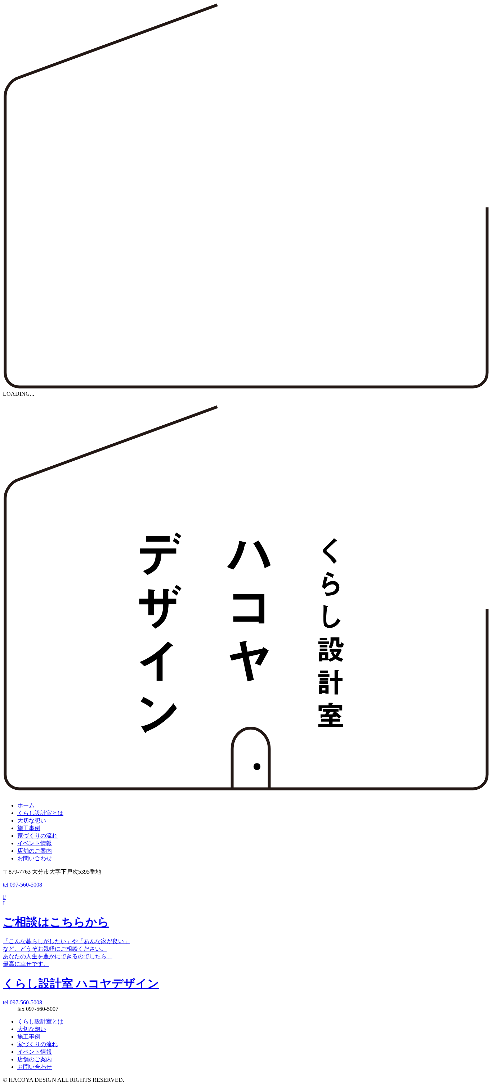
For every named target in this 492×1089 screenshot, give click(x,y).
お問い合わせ (34, 858)
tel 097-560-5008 (22, 885)
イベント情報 (34, 843)
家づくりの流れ (37, 836)
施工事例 (28, 828)
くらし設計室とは (40, 813)
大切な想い (31, 820)
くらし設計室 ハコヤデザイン (81, 983)
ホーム (26, 805)
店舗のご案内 (34, 851)
